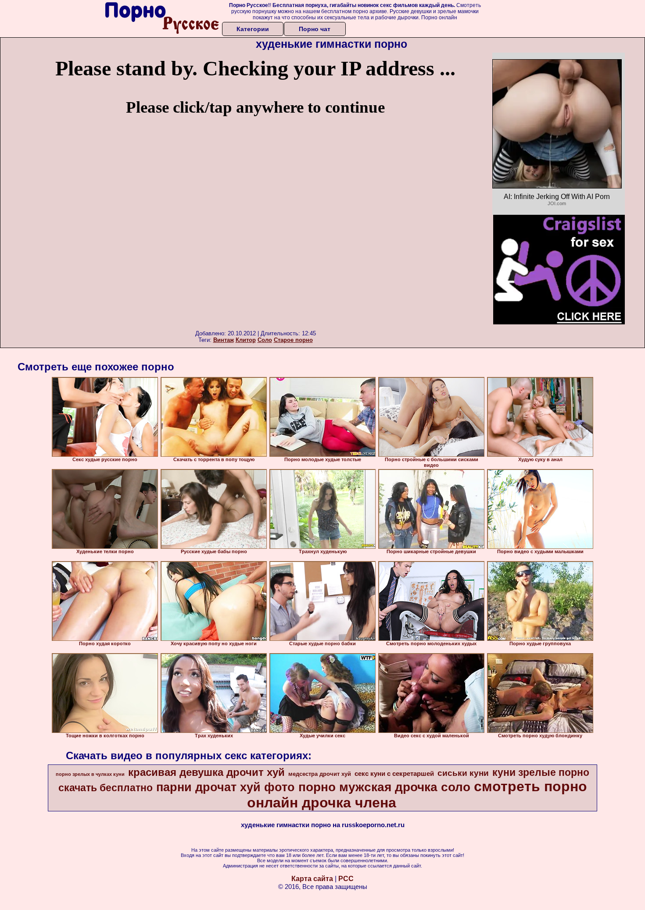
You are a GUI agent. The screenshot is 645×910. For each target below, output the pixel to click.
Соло (265, 340)
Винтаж (223, 340)
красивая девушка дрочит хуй (206, 772)
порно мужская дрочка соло (384, 787)
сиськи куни (463, 773)
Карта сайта (312, 878)
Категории (252, 28)
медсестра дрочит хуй (319, 774)
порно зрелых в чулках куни (90, 774)
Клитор (246, 340)
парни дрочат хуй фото (225, 787)
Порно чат (314, 28)
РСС (346, 878)
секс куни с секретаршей (394, 773)
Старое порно (293, 340)
